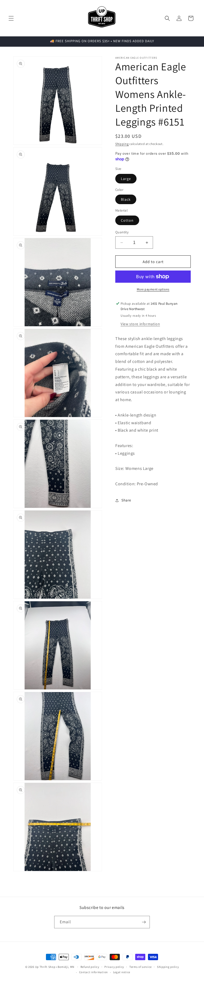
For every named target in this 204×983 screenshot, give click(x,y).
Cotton (127, 220)
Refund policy (89, 967)
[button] (11, 18)
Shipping (122, 144)
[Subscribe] (144, 922)
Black (126, 199)
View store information (140, 323)
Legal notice (121, 972)
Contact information (93, 972)
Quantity (122, 232)
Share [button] (126, 500)
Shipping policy (168, 967)
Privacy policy (114, 967)
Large (126, 178)
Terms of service (140, 967)
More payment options (153, 289)
